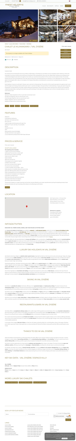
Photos (35, 40)
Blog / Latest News (54, 429)
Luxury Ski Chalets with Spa (34, 434)
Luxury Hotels (8, 428)
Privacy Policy (67, 413)
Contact (52, 426)
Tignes (51, 236)
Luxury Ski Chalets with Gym (34, 433)
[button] (70, 1)
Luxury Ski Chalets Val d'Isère (11, 382)
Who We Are (53, 424)
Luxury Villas (8, 424)
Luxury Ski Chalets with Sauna (34, 431)
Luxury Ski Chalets (13, 43)
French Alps (22, 43)
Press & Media (53, 431)
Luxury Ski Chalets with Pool (34, 424)
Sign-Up (68, 419)
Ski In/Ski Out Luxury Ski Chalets (35, 426)
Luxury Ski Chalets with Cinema (35, 428)
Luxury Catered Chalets (10, 433)
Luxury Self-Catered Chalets (11, 434)
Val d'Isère (29, 43)
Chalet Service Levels (10, 431)
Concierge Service (9, 429)
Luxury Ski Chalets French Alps (25, 382)
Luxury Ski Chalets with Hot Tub (35, 429)
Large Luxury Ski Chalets (33, 436)
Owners (52, 428)
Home (6, 43)
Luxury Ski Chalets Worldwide (40, 382)
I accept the (64, 413)
